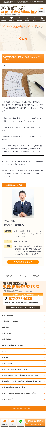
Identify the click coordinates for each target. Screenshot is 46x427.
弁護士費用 (6, 339)
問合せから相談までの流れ (13, 345)
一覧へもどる (23, 276)
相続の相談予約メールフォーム (23, 307)
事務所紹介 (6, 357)
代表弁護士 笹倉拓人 (11, 321)
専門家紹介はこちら (22, 262)
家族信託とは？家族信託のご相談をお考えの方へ (22, 381)
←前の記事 (9, 276)
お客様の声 (6, 333)
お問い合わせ (7, 363)
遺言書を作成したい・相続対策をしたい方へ (20, 375)
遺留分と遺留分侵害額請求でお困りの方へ (19, 393)
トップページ (7, 315)
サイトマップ (7, 399)
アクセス (5, 351)
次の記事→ (37, 276)
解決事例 (5, 327)
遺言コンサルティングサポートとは (16, 369)
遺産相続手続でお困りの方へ (13, 387)
